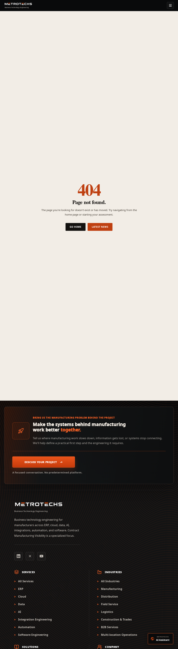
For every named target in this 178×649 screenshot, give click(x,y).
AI (19, 612)
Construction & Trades (116, 619)
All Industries (110, 581)
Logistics (107, 612)
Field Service (109, 604)
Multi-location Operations (119, 635)
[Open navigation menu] (170, 5)
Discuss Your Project (44, 462)
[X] (30, 556)
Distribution (109, 596)
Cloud (22, 596)
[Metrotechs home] (38, 504)
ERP (20, 589)
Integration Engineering (35, 619)
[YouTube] (41, 556)
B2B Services (109, 627)
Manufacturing (111, 589)
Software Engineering (33, 635)
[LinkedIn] (18, 556)
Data (21, 604)
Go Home (75, 226)
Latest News (100, 226)
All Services (26, 581)
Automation (26, 627)
